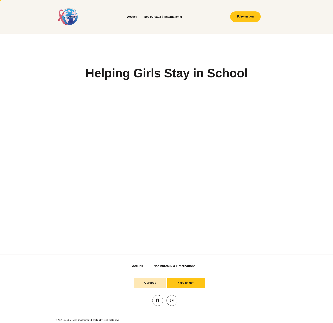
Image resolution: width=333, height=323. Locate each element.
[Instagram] (171, 300)
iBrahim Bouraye (111, 320)
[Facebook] (157, 300)
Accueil (132, 16)
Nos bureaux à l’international (163, 16)
